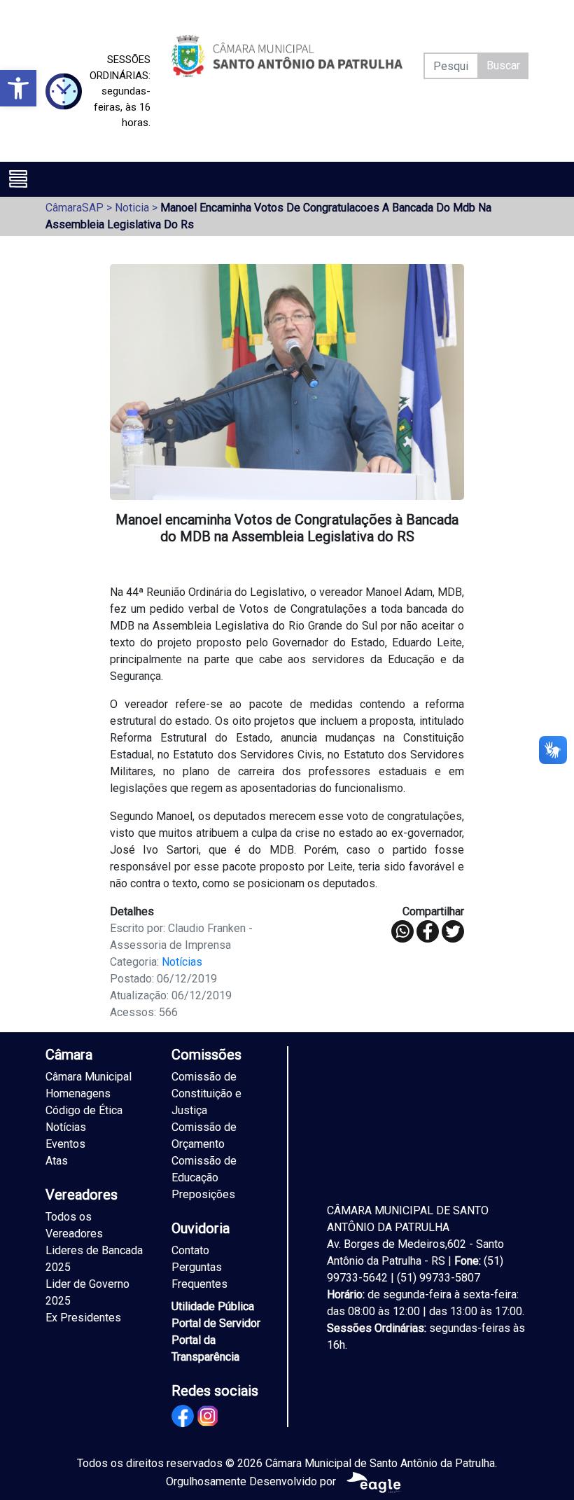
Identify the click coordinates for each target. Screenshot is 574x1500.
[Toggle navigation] (18, 178)
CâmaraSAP (75, 207)
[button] (18, 88)
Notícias (182, 961)
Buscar (503, 65)
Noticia (132, 207)
